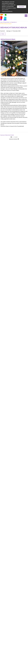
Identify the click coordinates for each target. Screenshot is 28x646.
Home (1, 22)
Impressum (2, 135)
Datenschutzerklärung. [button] (7, 11)
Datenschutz (7, 135)
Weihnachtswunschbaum (6, 23)
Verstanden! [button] (21, 6)
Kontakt (12, 135)
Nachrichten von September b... (10, 22)
